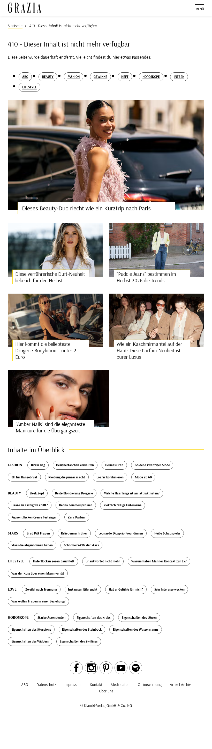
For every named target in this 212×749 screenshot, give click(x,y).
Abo (25, 76)
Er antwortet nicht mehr (103, 561)
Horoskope (151, 76)
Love (12, 589)
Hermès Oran (114, 465)
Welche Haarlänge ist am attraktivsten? (132, 493)
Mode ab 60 (143, 477)
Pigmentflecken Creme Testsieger (34, 517)
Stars (13, 533)
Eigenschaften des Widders (30, 641)
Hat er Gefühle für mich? (126, 589)
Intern (179, 76)
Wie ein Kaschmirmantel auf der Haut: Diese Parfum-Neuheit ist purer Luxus (149, 350)
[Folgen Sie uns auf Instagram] (91, 667)
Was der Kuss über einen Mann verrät (37, 573)
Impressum (72, 684)
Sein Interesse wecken (169, 589)
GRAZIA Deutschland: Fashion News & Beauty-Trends (24, 7)
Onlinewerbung (150, 684)
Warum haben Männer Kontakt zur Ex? (159, 561)
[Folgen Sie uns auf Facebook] (76, 667)
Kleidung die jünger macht (66, 477)
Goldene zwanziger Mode (152, 465)
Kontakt (96, 684)
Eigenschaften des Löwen (139, 617)
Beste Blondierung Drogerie (74, 493)
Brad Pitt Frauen (38, 533)
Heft (124, 76)
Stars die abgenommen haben (32, 545)
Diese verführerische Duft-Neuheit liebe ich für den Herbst (50, 277)
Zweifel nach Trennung (41, 589)
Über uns (106, 691)
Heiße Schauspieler (167, 533)
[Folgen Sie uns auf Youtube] (121, 667)
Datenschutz (46, 684)
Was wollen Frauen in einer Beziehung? (38, 601)
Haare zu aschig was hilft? (29, 505)
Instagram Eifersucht (82, 589)
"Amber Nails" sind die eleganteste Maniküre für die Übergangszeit (50, 427)
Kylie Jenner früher (74, 533)
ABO (24, 684)
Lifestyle (29, 87)
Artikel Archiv (180, 684)
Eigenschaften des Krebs (93, 617)
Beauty (48, 76)
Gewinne (100, 76)
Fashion (73, 76)
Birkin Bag (38, 465)
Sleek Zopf (37, 493)
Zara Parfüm (77, 517)
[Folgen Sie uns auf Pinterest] (106, 667)
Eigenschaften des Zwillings (78, 641)
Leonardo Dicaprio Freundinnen (121, 533)
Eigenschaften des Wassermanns (135, 629)
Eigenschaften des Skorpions (31, 629)
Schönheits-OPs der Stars (81, 545)
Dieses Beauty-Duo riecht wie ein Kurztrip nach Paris (86, 208)
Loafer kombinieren (110, 477)
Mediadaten (120, 684)
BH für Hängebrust (24, 477)
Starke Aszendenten (51, 617)
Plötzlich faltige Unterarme (122, 505)
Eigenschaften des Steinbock (82, 629)
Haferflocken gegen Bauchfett (53, 561)
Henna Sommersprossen (75, 505)
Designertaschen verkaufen (75, 465)
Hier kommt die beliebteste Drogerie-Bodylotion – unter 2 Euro (45, 350)
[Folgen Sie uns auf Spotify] (135, 667)
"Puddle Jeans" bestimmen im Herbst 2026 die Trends (146, 277)
